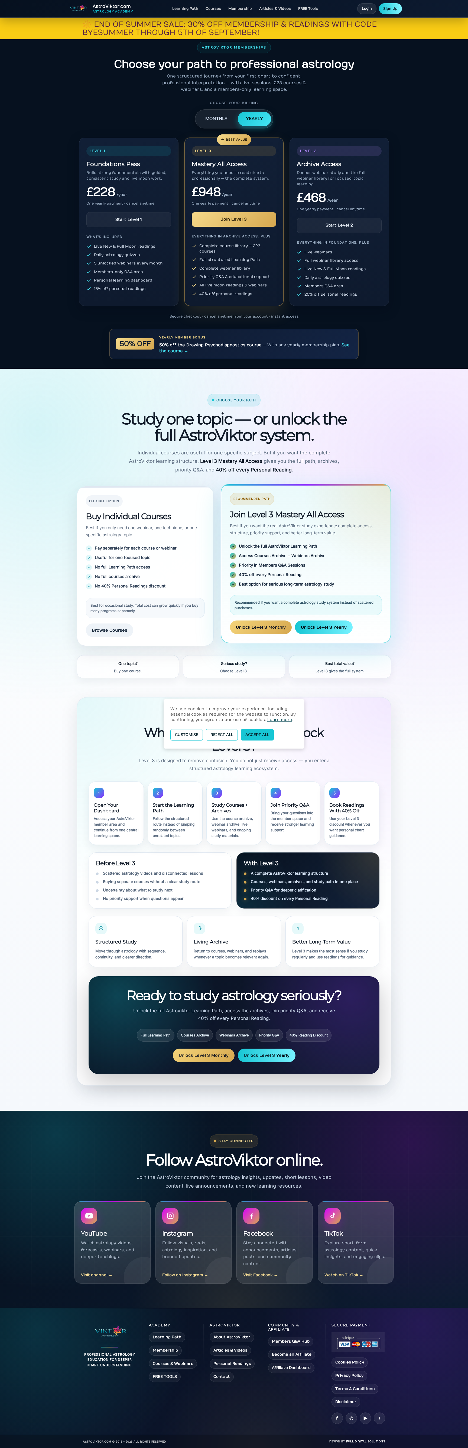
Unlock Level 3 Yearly (324, 627)
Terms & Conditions (355, 1388)
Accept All (257, 734)
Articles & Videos (275, 9)
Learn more (279, 719)
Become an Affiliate (291, 1354)
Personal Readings (232, 1363)
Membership (240, 9)
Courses (213, 9)
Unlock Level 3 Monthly (261, 627)
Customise (186, 734)
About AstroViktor (231, 1337)
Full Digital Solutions (365, 1441)
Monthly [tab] (216, 118)
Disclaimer (345, 1401)
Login (367, 9)
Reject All (221, 734)
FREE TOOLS (165, 1376)
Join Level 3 (234, 219)
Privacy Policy (349, 1375)
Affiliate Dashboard (291, 1367)
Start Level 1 (128, 219)
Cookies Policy (349, 1362)
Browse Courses (109, 630)
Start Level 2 (339, 225)
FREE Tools (308, 9)
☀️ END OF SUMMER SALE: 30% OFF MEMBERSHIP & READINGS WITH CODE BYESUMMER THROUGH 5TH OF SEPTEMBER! (229, 28)
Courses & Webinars (173, 1363)
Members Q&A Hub (291, 1341)
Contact (221, 1376)
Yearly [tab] (254, 118)
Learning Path (185, 9)
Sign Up (390, 9)
